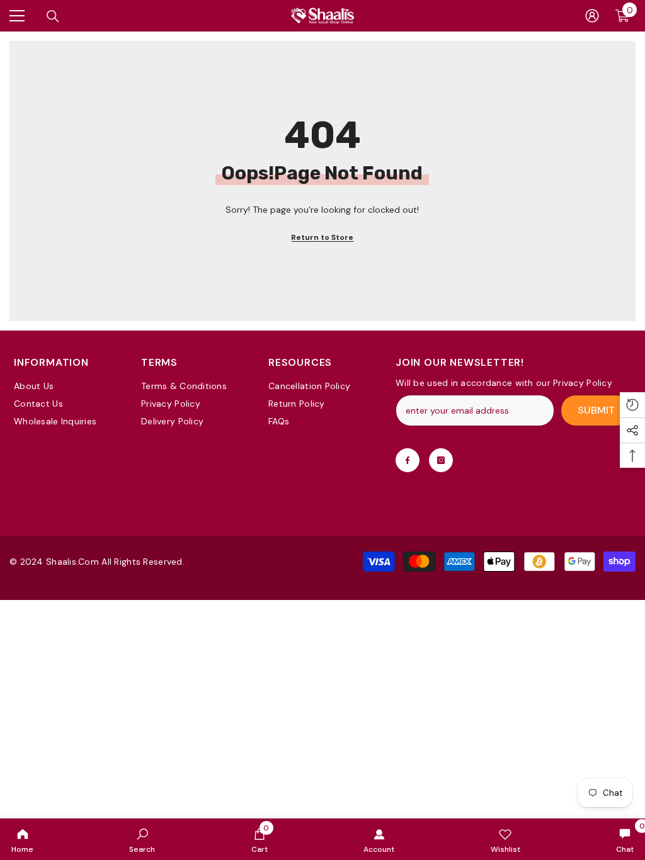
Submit (596, 410)
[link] (142, 839)
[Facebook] (408, 460)
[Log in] (592, 16)
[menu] (17, 15)
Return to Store (322, 237)
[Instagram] (441, 460)
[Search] (52, 16)
